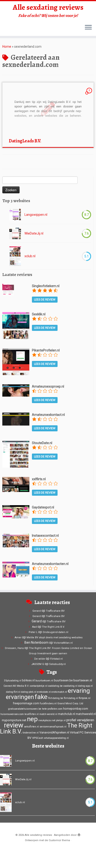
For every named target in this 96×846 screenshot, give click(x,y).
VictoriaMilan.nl (63, 642)
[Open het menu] (88, 27)
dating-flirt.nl (13, 691)
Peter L (33, 632)
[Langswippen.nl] (15, 214)
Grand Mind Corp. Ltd (70, 703)
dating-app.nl (85, 685)
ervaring (79, 690)
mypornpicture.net (14, 720)
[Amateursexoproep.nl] (15, 390)
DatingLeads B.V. (25, 141)
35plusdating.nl (12, 680)
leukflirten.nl (31, 714)
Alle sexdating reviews (48, 7)
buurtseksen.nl (44, 680)
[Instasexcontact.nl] (15, 540)
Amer (18, 637)
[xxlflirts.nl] (15, 484)
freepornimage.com (26, 703)
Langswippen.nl (35, 214)
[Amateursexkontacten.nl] (15, 569)
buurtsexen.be (63, 680)
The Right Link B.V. (53, 626)
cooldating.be (55, 685)
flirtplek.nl (84, 698)
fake (41, 697)
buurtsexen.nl (82, 680)
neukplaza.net (46, 720)
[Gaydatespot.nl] (15, 511)
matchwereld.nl (86, 714)
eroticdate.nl (44, 691)
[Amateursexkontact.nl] (15, 418)
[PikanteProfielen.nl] (15, 361)
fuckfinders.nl (48, 703)
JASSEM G (37, 664)
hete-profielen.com (52, 708)
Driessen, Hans (14, 648)
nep (32, 719)
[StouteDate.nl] (15, 454)
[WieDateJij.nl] (15, 233)
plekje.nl (61, 720)
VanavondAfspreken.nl (54, 732)
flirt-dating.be (55, 698)
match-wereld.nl (48, 714)
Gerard (36, 610)
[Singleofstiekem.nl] (8, 289)
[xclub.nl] (15, 256)
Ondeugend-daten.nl (55, 632)
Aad (34, 626)
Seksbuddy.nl (57, 664)
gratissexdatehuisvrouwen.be (24, 708)
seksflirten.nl (31, 726)
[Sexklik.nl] (15, 325)
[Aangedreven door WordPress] (79, 834)
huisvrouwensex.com (12, 714)
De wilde (39, 658)
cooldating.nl (70, 685)
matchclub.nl (66, 714)
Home (6, 46)
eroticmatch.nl (59, 691)
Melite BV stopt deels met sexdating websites (54, 637)
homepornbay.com (75, 708)
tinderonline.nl (31, 732)
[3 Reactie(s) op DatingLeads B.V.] (90, 95)
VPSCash (37, 737)
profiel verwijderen (80, 720)
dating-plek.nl (28, 691)
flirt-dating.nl (71, 698)
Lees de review (44, 299)
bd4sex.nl (28, 680)
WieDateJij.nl (33, 233)
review (13, 725)
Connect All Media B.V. (16, 685)
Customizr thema (59, 840)
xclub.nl (29, 256)
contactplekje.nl (38, 685)
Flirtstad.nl (56, 658)
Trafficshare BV (55, 610)
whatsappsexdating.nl (56, 737)
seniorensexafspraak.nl (53, 726)
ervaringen (20, 696)
